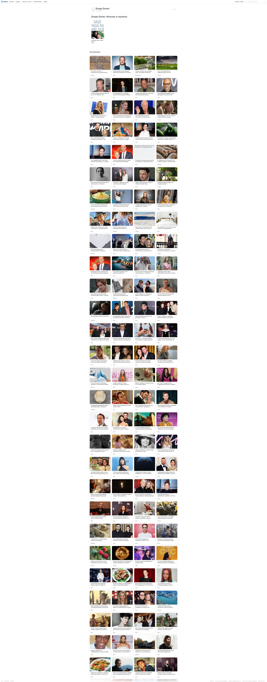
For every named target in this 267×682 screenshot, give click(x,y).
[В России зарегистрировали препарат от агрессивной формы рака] (100, 378)
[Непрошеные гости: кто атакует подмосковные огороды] (166, 110)
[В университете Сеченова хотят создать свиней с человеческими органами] (166, 155)
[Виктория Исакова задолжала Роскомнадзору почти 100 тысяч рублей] (144, 578)
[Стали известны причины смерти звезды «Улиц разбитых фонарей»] (122, 489)
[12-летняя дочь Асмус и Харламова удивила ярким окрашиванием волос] (166, 578)
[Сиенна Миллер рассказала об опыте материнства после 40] (166, 445)
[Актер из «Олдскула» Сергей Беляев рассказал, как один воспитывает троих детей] (122, 133)
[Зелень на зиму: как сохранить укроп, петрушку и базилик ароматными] (144, 66)
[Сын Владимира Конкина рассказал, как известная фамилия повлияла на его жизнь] (144, 110)
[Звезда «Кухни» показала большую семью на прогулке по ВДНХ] (166, 667)
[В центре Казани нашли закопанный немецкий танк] (122, 289)
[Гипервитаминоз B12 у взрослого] (100, 311)
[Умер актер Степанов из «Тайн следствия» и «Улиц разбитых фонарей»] (100, 222)
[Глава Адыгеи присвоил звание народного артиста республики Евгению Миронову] (100, 422)
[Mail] (2, 1)
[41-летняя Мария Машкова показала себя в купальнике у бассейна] (144, 422)
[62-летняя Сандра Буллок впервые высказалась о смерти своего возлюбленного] (166, 378)
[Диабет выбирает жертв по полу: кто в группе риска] (144, 378)
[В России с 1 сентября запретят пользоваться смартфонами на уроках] (144, 333)
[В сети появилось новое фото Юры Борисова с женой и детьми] (144, 489)
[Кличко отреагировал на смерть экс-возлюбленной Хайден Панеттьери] (122, 155)
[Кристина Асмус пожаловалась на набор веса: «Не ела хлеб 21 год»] (122, 645)
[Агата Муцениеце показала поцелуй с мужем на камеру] (122, 534)
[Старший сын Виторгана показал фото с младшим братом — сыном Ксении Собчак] (100, 445)
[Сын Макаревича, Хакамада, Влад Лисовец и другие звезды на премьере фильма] (122, 88)
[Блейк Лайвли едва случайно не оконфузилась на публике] (166, 200)
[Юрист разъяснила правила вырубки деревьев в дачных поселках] (100, 489)
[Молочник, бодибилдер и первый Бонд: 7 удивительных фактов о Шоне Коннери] (122, 667)
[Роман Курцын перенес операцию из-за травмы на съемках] (166, 400)
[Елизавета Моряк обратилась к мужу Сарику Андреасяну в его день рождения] (100, 467)
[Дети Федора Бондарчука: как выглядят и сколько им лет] (166, 88)
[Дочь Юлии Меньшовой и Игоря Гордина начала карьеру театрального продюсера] (144, 623)
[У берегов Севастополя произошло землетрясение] (166, 601)
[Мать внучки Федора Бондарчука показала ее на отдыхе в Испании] (100, 333)
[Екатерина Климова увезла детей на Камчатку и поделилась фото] (144, 155)
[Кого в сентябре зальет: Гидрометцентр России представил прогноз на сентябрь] (166, 66)
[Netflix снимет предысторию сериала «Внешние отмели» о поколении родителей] (100, 623)
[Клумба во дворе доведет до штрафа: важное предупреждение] (166, 177)
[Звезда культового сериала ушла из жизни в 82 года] (144, 445)
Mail (2, 681)
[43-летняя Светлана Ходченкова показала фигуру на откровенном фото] (122, 110)
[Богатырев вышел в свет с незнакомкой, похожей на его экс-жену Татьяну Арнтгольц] (144, 244)
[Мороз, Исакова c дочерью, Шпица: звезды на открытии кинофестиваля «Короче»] (166, 311)
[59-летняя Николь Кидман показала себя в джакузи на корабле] (166, 356)
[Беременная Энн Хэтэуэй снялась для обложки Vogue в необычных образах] (122, 623)
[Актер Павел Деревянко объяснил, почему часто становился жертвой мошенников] (144, 534)
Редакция (212, 681)
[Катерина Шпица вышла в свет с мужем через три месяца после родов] (144, 133)
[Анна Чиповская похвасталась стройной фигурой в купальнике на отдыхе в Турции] (100, 601)
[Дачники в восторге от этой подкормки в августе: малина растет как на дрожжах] (100, 556)
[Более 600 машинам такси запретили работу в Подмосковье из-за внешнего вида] (122, 266)
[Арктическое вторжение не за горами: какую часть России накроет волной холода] (144, 222)
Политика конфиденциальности (234, 681)
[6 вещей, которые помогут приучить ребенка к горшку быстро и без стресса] (144, 512)
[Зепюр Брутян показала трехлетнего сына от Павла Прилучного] (122, 422)
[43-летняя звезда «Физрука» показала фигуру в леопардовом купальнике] (166, 556)
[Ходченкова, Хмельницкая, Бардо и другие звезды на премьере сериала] (100, 578)
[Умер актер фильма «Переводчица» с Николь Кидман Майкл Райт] (100, 645)
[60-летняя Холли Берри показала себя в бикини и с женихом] (144, 266)
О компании (6, 681)
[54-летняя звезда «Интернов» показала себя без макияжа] (100, 356)
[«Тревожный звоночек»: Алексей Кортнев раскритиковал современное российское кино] (144, 88)
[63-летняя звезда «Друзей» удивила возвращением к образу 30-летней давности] (122, 601)
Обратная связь (261, 681)
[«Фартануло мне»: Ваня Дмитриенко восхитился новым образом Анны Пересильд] (166, 266)
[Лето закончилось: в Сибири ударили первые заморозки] (166, 512)
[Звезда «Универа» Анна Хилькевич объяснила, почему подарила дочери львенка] (122, 445)
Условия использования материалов (249, 681)
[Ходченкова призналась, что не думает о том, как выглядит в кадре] (166, 333)
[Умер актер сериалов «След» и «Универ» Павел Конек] (144, 177)
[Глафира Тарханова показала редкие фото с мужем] (144, 200)
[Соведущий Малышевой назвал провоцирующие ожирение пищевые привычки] (100, 400)
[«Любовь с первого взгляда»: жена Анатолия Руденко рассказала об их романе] (122, 177)
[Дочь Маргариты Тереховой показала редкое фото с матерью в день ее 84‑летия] (100, 289)
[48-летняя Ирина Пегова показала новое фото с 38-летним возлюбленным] (100, 133)
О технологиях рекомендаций (221, 681)
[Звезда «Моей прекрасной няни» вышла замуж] (122, 400)
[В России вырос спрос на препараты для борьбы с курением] (122, 222)
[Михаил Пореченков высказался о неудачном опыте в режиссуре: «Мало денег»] (122, 333)
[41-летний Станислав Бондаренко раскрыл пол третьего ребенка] (144, 601)
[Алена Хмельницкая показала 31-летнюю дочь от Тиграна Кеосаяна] (100, 177)
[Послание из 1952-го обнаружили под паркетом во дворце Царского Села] (100, 66)
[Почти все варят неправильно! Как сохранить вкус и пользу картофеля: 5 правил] (100, 200)
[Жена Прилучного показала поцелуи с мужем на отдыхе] (144, 356)
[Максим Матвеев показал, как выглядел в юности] (144, 311)
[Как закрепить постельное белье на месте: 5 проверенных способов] (166, 222)
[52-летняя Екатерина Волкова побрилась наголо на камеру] (166, 422)
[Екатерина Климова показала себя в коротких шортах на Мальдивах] (122, 200)
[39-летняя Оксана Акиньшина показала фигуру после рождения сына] (166, 289)
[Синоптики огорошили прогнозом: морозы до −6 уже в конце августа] (166, 244)
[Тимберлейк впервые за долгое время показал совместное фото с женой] (166, 467)
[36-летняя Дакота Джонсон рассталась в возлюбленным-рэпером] (122, 467)
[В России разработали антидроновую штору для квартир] (100, 244)
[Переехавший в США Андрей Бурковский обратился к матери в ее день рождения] (122, 66)
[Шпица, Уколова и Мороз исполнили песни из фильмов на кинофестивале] (122, 244)
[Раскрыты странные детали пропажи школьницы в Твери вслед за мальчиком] (166, 534)
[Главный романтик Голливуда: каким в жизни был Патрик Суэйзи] (144, 667)
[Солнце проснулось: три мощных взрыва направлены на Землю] (122, 556)
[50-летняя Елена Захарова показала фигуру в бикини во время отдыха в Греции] (122, 512)
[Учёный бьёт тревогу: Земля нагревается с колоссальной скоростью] (144, 467)
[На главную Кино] (5, 1)
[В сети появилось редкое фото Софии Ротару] (144, 556)
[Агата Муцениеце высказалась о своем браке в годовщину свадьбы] (144, 400)
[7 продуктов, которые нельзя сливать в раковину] (100, 534)
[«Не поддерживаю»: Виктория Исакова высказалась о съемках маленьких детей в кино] (100, 155)
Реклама (12, 681)
